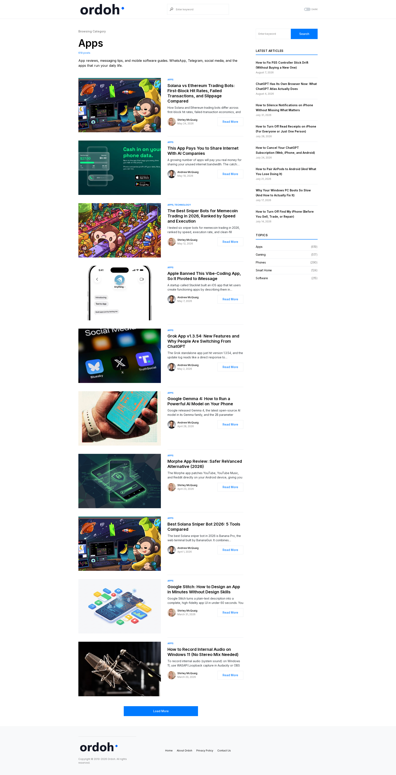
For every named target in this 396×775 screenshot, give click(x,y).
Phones (261, 262)
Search (304, 34)
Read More (230, 121)
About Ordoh (184, 750)
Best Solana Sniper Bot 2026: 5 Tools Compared (203, 527)
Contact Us (224, 750)
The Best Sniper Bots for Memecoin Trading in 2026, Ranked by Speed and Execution (202, 216)
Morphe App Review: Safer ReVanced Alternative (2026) (204, 464)
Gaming (261, 254)
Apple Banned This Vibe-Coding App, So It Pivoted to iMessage (204, 276)
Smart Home (264, 270)
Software (262, 278)
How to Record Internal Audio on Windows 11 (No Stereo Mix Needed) (202, 652)
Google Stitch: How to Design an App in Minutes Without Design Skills (203, 589)
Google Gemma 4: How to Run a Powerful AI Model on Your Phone (200, 401)
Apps (170, 79)
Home (169, 750)
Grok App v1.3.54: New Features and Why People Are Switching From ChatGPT (203, 341)
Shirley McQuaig (187, 119)
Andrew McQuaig (188, 172)
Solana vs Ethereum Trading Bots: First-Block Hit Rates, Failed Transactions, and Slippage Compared (201, 93)
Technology (182, 204)
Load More (161, 711)
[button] (310, 9)
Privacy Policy (204, 750)
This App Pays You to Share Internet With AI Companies (202, 151)
